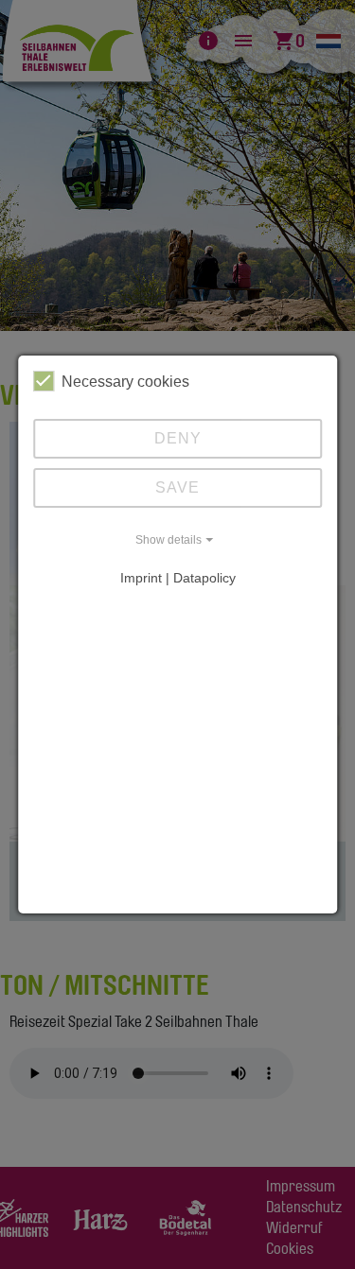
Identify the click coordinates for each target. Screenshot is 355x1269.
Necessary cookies (125, 382)
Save (177, 487)
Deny (178, 438)
